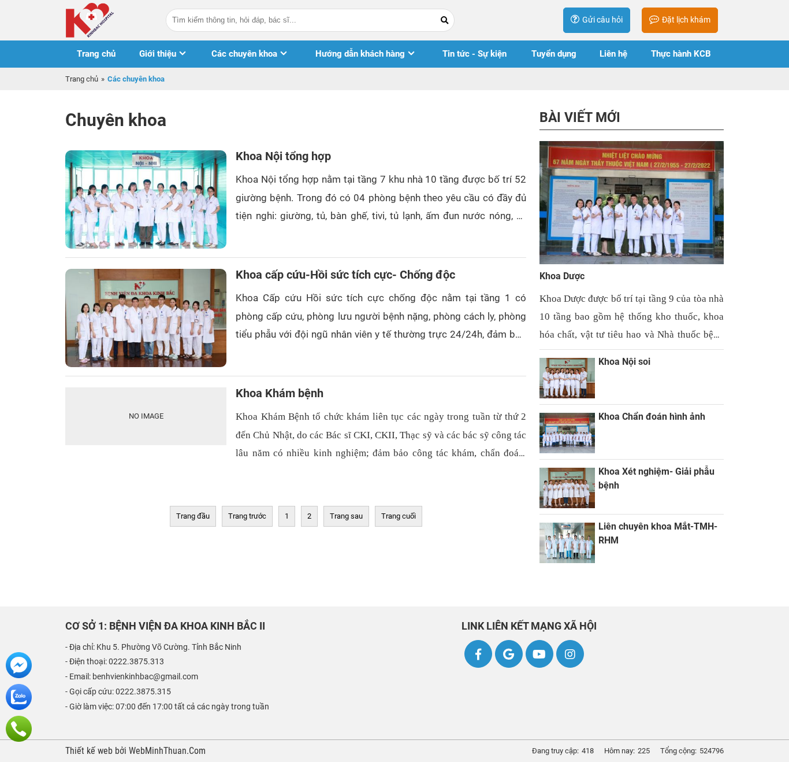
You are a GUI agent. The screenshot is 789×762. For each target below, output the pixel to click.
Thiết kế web (90, 751)
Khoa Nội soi (624, 362)
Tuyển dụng (553, 54)
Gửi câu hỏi (602, 19)
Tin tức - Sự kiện (474, 54)
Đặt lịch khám (686, 19)
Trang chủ (96, 54)
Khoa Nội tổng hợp (283, 156)
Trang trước (247, 516)
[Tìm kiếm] (444, 20)
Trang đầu (193, 516)
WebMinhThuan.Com (167, 751)
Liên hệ (613, 54)
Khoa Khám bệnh (279, 393)
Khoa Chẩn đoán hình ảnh (651, 417)
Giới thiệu (157, 54)
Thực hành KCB (681, 54)
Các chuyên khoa (244, 54)
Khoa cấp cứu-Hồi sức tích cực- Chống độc (345, 275)
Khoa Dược (562, 276)
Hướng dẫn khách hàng (360, 54)
